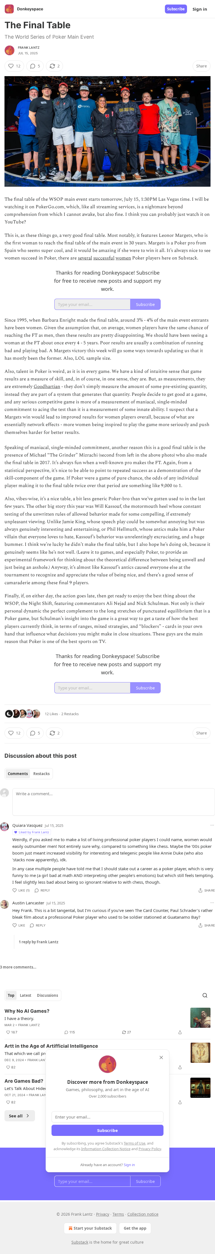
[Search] (205, 995)
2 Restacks (70, 713)
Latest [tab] (25, 995)
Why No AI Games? (27, 1011)
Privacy (102, 1214)
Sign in (200, 9)
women (123, 258)
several (85, 258)
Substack (79, 1242)
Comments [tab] (18, 773)
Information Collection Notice (105, 1148)
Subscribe (176, 8)
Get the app (135, 1228)
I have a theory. (19, 1018)
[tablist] (28, 773)
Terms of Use (134, 1143)
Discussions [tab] (47, 995)
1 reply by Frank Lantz (38, 941)
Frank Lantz (28, 48)
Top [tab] (11, 995)
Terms (118, 1214)
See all (16, 1116)
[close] (161, 1057)
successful (103, 258)
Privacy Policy (150, 1148)
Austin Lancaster (28, 903)
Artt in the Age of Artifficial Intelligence (51, 1046)
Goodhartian (47, 386)
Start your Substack (93, 1228)
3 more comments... (18, 967)
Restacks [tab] (41, 773)
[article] (107, 1022)
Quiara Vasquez (27, 825)
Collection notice (142, 1214)
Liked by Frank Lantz (34, 832)
